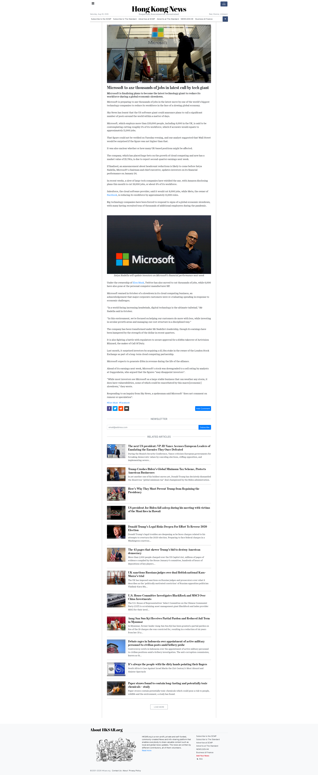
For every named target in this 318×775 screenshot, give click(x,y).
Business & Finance (204, 19)
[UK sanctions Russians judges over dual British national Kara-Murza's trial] (116, 577)
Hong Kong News (159, 9)
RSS (201, 759)
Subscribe (204, 427)
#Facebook (124, 402)
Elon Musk (138, 283)
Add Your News (202, 756)
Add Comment (203, 408)
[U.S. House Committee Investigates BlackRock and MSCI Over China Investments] (116, 600)
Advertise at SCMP (147, 19)
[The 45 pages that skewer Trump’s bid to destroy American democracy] (116, 554)
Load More (159, 707)
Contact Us (117, 771)
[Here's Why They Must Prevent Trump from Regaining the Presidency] (116, 493)
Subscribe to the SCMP (101, 19)
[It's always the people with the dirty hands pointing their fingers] (116, 669)
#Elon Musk (112, 402)
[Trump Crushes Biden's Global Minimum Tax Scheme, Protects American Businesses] (116, 474)
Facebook (112, 195)
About (125, 771)
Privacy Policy (135, 771)
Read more (146, 750)
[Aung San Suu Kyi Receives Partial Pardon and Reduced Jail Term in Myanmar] (116, 623)
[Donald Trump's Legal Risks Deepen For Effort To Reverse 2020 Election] (116, 531)
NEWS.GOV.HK (187, 19)
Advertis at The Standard (168, 19)
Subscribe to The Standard (125, 19)
